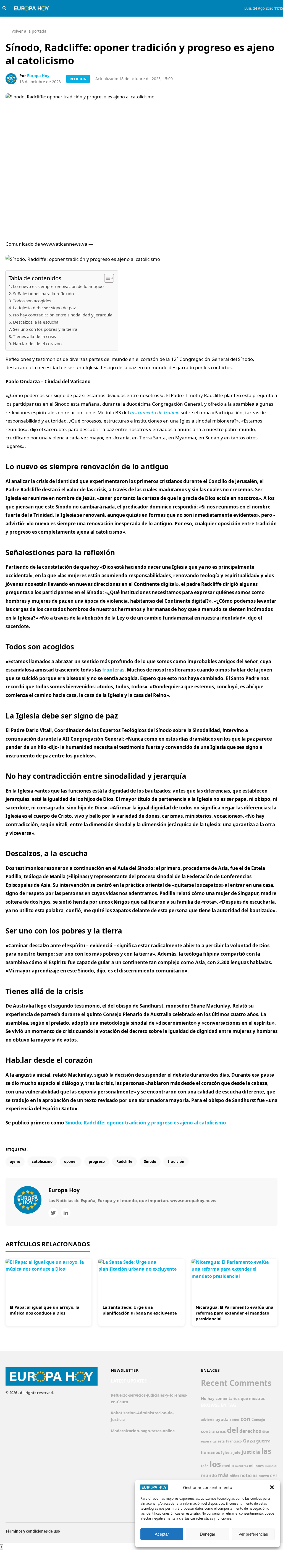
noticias (249, 1475)
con (245, 1419)
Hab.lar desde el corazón (37, 343)
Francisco (234, 1441)
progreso (97, 1161)
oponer (70, 1161)
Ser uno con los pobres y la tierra (45, 329)
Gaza (249, 1440)
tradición (176, 1161)
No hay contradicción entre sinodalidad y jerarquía (62, 315)
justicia (251, 1452)
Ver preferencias (253, 1534)
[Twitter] (53, 1213)
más (223, 1475)
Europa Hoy (38, 75)
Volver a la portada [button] (26, 31)
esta (221, 1441)
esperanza (209, 1441)
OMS (273, 1476)
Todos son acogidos (32, 300)
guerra (263, 1441)
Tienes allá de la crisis (34, 336)
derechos (250, 1431)
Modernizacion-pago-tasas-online (143, 1430)
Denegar (207, 1534)
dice (265, 1432)
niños (234, 1475)
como (234, 1419)
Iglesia (226, 1452)
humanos (210, 1452)
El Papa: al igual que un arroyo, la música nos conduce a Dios (44, 1310)
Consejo (258, 1419)
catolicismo (42, 1161)
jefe (237, 1452)
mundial (271, 1466)
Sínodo (150, 1161)
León (204, 1466)
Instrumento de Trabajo (155, 412)
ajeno (15, 1161)
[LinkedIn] (65, 1213)
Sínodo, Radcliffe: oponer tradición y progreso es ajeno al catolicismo (145, 1122)
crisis (221, 1431)
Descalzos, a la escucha (36, 322)
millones (256, 1466)
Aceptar (162, 1534)
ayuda (222, 1419)
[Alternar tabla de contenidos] (106, 278)
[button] (272, 1487)
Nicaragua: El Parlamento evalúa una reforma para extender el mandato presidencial (234, 1312)
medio (228, 1465)
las (266, 1451)
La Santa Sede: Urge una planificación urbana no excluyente (140, 1310)
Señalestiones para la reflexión (43, 293)
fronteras (113, 670)
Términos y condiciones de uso (33, 1531)
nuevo (264, 1476)
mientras (241, 1466)
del (232, 1430)
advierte (207, 1420)
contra (208, 1431)
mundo (209, 1475)
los (215, 1464)
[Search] (4, 8)
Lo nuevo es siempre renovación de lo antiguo (58, 286)
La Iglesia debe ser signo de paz (44, 307)
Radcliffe (124, 1161)
